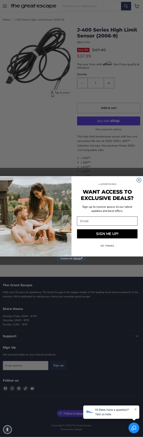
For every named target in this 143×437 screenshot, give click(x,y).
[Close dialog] (139, 180)
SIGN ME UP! (107, 233)
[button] (7, 429)
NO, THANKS (107, 245)
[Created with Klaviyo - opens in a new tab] (71, 259)
